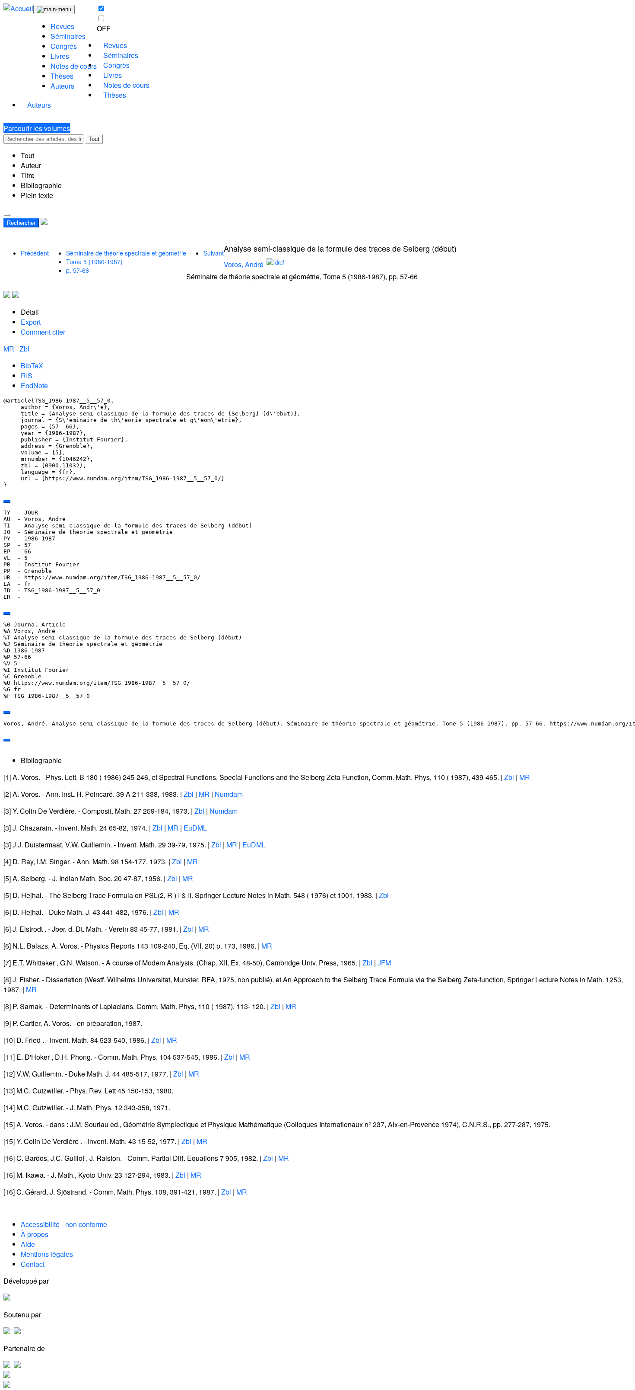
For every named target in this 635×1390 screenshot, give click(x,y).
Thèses (62, 76)
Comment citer (43, 332)
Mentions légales (47, 1254)
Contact (32, 1264)
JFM (384, 963)
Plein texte (37, 195)
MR (9, 349)
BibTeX (32, 366)
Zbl (24, 349)
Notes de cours (74, 66)
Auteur (31, 165)
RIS (26, 375)
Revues (62, 26)
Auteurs (62, 86)
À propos (34, 1234)
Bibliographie (41, 185)
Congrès (64, 46)
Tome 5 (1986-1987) (94, 261)
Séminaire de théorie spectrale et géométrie (126, 253)
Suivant (213, 253)
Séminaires (68, 36)
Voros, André (244, 264)
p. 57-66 (77, 270)
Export (31, 322)
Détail (30, 312)
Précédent (35, 253)
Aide (28, 1244)
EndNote (34, 385)
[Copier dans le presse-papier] (6, 501)
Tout (94, 139)
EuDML (195, 828)
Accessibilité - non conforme (64, 1224)
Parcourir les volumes (36, 128)
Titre (28, 175)
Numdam (229, 794)
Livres (60, 56)
